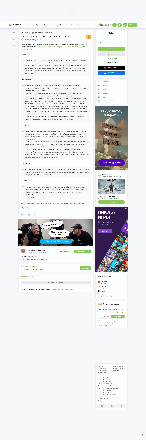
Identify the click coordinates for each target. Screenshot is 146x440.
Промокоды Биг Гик (104, 377)
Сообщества (64, 25)
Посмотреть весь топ (105, 296)
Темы (79, 25)
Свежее (46, 25)
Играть (111, 202)
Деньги (23, 203)
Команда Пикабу (103, 370)
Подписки (54, 25)
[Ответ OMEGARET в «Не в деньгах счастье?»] (68, 36)
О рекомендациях (117, 368)
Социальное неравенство (35, 203)
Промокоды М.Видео (104, 381)
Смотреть (85, 268)
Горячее (31, 25)
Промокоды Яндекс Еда (105, 390)
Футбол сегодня (103, 399)
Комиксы (48, 203)
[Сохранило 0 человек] (29, 214)
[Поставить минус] (13, 39)
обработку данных (112, 323)
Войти (132, 25)
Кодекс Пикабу (102, 368)
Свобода (81, 203)
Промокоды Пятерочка (105, 384)
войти (72, 289)
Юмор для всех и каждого (36, 250)
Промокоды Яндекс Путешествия (108, 388)
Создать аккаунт (111, 54)
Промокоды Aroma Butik (105, 386)
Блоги (72, 25)
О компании (115, 370)
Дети (75, 203)
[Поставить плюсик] (13, 32)
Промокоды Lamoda (104, 379)
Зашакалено (68, 203)
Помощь (100, 366)
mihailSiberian (35, 269)
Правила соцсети (117, 366)
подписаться (117, 316)
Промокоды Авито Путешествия (108, 394)
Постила (100, 396)
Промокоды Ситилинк (105, 392)
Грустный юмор (58, 203)
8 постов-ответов (28, 267)
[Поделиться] (34, 214)
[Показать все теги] (86, 203)
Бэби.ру (100, 401)
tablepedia (27, 33)
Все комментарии (27, 276)
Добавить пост (65, 251)
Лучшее (38, 25)
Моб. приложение (103, 372)
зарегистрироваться (59, 289)
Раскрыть (56, 283)
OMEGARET (26, 269)
